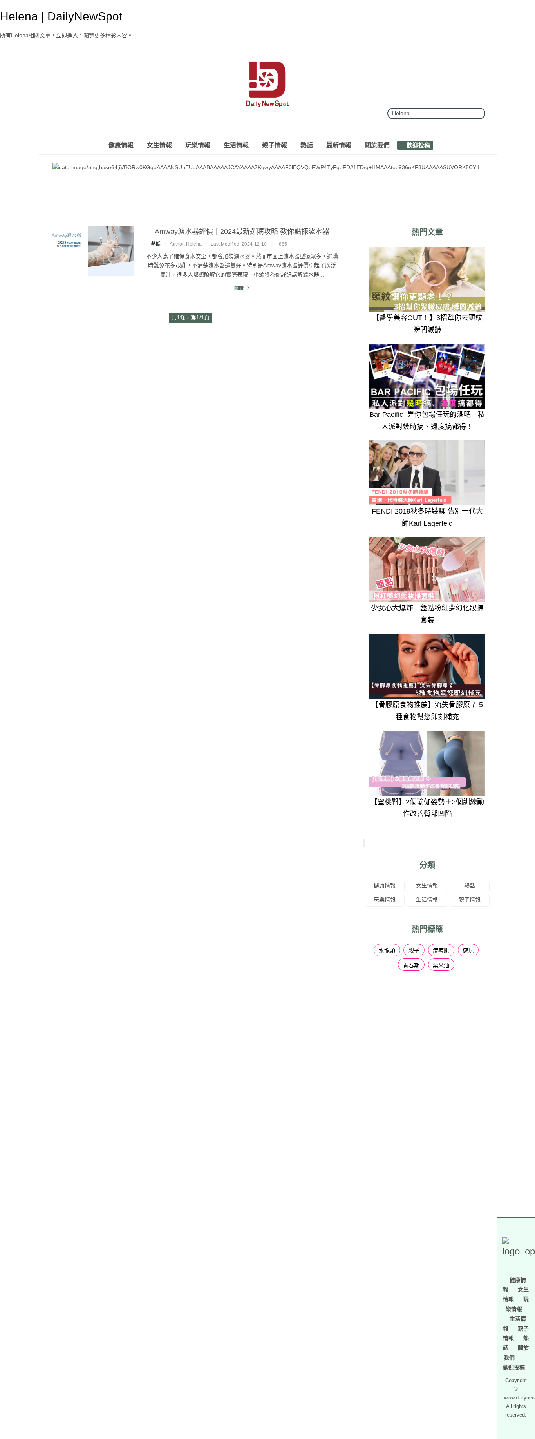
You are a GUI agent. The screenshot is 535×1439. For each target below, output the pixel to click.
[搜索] (476, 113)
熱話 (306, 145)
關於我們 (377, 145)
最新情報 (338, 145)
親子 (413, 950)
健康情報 (121, 145)
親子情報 (274, 145)
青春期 (411, 965)
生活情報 (236, 145)
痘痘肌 (441, 950)
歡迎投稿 (417, 145)
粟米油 (441, 965)
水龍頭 (387, 950)
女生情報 (159, 145)
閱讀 (239, 288)
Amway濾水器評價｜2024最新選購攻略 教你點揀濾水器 (242, 231)
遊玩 (468, 950)
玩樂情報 (197, 145)
